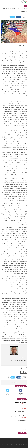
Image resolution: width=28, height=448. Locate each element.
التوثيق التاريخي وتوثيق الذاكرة (20, 402)
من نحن (16, 440)
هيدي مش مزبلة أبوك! (21, 420)
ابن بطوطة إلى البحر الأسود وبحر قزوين (18, 415)
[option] (14, 412)
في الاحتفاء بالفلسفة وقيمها (20, 411)
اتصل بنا (11, 440)
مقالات (25, 5)
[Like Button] (25, 372)
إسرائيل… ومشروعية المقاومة (20, 406)
